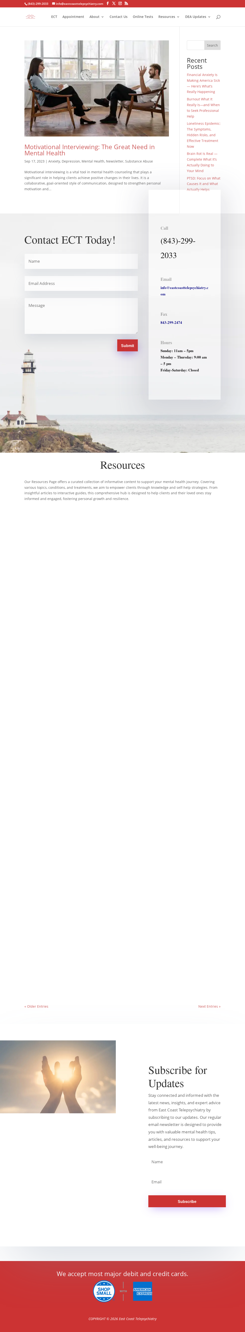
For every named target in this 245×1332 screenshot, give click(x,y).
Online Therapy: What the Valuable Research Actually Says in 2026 (83, 971)
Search (212, 45)
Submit (127, 346)
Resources (166, 17)
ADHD (54, 650)
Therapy (91, 814)
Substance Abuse (139, 161)
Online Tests (143, 17)
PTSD (53, 814)
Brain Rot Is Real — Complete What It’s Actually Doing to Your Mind (86, 643)
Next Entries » (209, 1006)
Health (53, 978)
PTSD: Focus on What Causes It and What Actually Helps (203, 184)
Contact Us (119, 17)
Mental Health (93, 161)
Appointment (73, 17)
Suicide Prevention (71, 814)
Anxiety (54, 161)
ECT (54, 17)
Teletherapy (67, 978)
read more (37, 657)
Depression (71, 161)
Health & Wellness (72, 650)
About (94, 17)
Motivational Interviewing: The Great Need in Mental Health (89, 149)
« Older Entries (36, 1006)
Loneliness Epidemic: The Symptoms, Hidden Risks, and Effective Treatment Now (204, 134)
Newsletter (114, 161)
